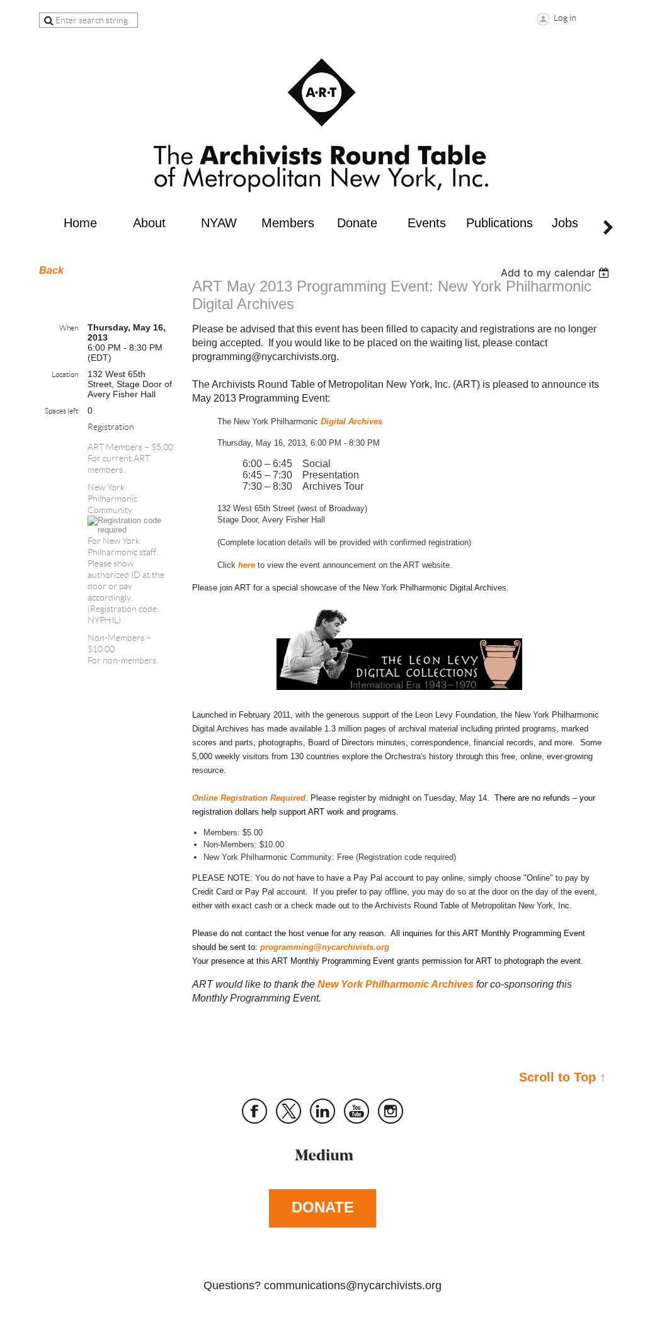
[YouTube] (356, 1111)
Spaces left (61, 411)
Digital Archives (351, 421)
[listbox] (556, 272)
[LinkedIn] (322, 1111)
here (246, 565)
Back (51, 270)
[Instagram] (390, 1111)
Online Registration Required (248, 798)
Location (65, 374)
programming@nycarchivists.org (324, 947)
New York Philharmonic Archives (395, 984)
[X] (288, 1111)
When (68, 328)
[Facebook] (254, 1111)
